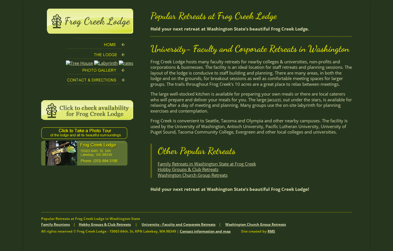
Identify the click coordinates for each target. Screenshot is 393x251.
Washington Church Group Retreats (193, 175)
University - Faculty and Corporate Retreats (178, 224)
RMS (271, 231)
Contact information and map (205, 231)
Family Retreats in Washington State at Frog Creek (207, 164)
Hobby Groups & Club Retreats (188, 169)
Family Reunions (55, 224)
